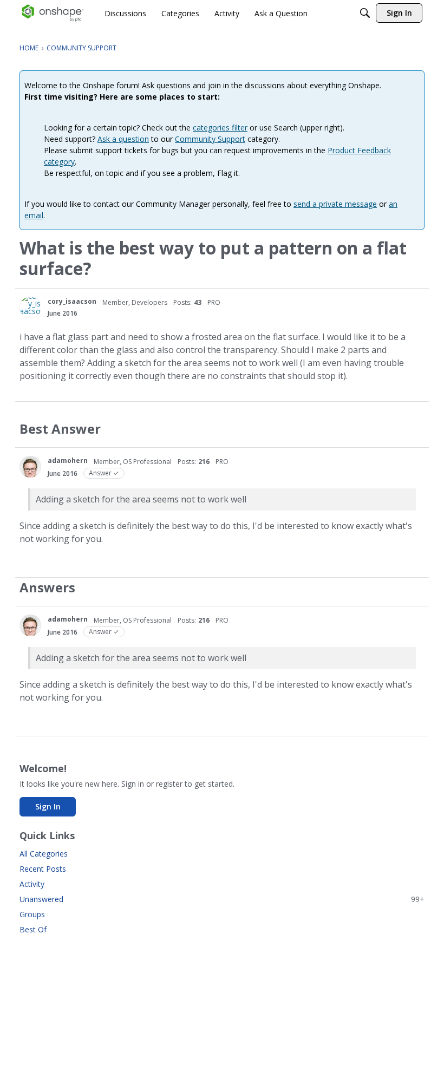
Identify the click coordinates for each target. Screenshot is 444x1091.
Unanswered (222, 899)
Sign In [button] (48, 806)
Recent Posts (42, 869)
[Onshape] (53, 13)
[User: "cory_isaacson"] (30, 307)
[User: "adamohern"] (30, 467)
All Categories (43, 853)
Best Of (33, 929)
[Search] (365, 13)
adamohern (68, 460)
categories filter (220, 127)
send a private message (335, 204)
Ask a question (123, 139)
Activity (31, 884)
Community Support (210, 139)
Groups (32, 914)
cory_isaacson (72, 301)
